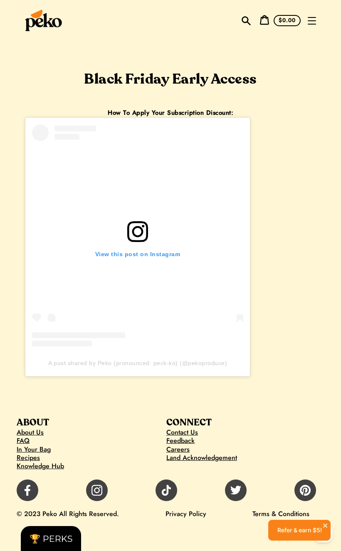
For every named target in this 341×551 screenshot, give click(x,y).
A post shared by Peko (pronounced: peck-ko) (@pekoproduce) (137, 363)
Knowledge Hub (40, 466)
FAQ (23, 441)
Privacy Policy (186, 514)
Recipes (28, 458)
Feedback (180, 441)
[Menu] (312, 21)
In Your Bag (34, 449)
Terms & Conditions (280, 514)
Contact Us (182, 432)
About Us (30, 432)
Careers (178, 449)
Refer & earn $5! (303, 527)
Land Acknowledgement (201, 458)
